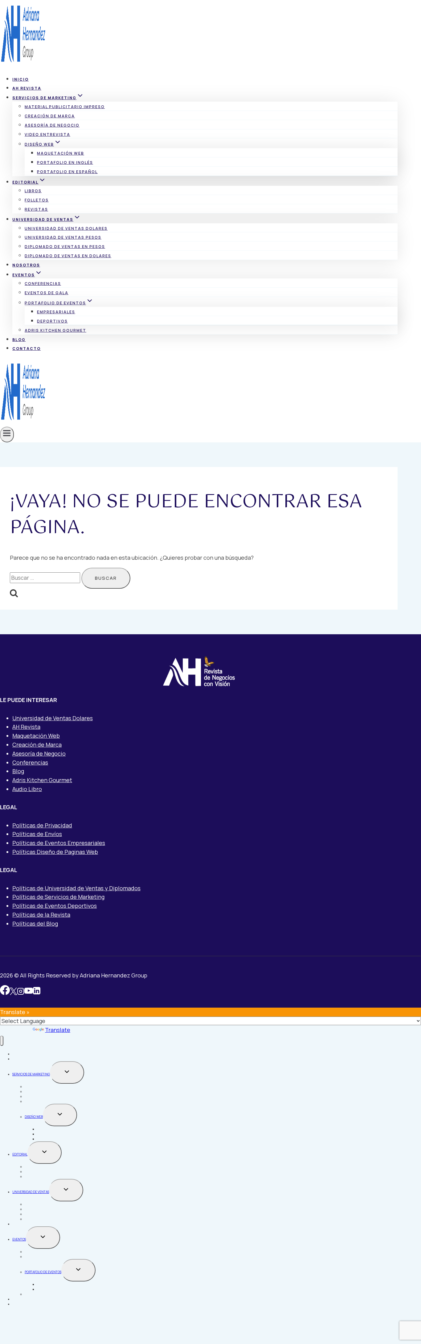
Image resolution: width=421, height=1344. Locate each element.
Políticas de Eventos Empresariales (58, 843)
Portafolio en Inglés (65, 162)
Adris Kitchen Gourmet (55, 330)
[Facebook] (5, 991)
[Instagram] (20, 991)
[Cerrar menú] (1, 1041)
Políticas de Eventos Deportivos (54, 905)
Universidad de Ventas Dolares (66, 228)
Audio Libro (27, 789)
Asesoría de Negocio (52, 125)
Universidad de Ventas (30, 1192)
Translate (57, 1029)
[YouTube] (28, 991)
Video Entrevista (47, 134)
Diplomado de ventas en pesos (65, 246)
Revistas (36, 209)
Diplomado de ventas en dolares (68, 255)
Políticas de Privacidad (42, 825)
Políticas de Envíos (37, 834)
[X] (13, 991)
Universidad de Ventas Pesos (63, 237)
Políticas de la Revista (41, 914)
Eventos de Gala (46, 292)
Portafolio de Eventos (43, 1272)
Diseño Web (34, 1117)
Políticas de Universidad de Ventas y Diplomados (76, 888)
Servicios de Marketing (31, 1074)
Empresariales (56, 312)
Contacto (26, 348)
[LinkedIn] (36, 991)
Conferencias (43, 283)
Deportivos (52, 321)
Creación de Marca (50, 116)
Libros (33, 190)
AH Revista (26, 88)
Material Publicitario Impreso (65, 106)
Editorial (19, 1154)
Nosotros (26, 265)
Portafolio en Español (67, 171)
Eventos (19, 1239)
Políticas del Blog (35, 923)
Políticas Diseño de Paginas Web (55, 851)
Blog (19, 339)
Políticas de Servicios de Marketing (58, 896)
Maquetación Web (60, 153)
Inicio (20, 79)
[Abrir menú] (7, 434)
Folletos (37, 200)
